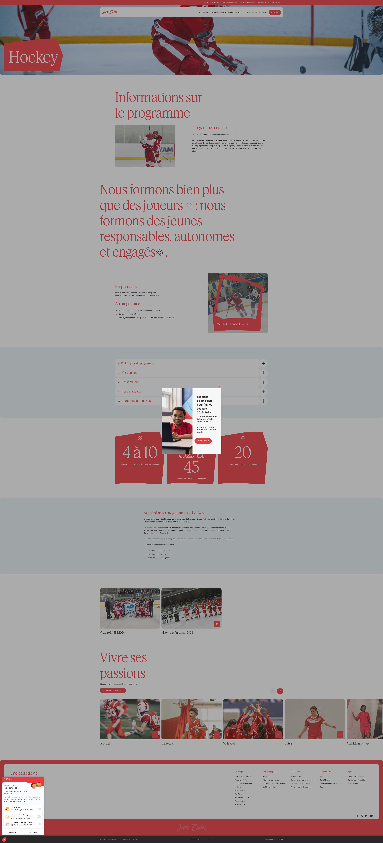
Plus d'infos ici (203, 441)
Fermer (191, 457)
